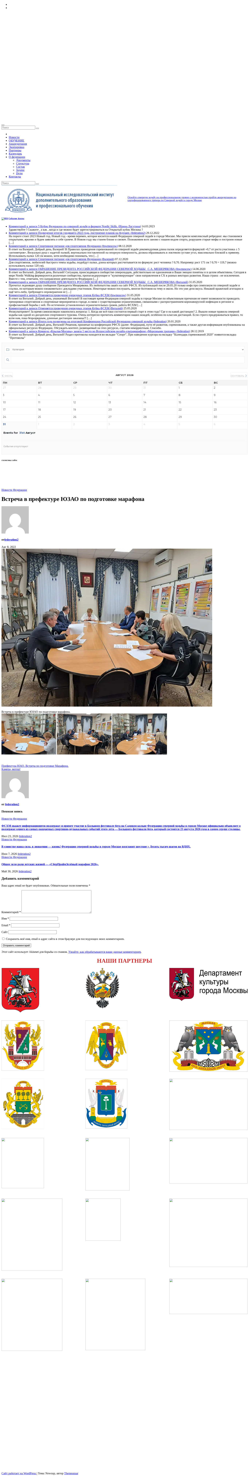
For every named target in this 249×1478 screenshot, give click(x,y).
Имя (5, 918)
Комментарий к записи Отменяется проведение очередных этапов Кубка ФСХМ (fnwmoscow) (67, 295)
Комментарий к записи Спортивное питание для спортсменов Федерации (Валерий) (61, 259)
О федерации (17, 156)
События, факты (16, 218)
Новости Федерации (14, 489)
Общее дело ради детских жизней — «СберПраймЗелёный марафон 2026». (50, 864)
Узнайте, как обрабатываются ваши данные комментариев (104, 951)
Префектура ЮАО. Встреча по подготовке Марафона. (35, 765)
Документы (23, 160)
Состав (20, 166)
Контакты (15, 176)
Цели (19, 173)
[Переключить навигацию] (2, 125)
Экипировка (16, 147)
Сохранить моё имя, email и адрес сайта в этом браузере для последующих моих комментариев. (65, 938)
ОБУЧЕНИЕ (16, 140)
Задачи (20, 170)
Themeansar (71, 1473)
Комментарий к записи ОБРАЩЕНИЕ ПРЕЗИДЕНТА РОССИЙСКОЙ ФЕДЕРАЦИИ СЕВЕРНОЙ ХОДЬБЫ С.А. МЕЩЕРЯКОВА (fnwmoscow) (100, 268)
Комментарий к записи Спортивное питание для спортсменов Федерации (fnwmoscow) (63, 246)
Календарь (15, 153)
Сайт (4, 932)
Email (5, 925)
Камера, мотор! (10, 769)
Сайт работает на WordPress (19, 1473)
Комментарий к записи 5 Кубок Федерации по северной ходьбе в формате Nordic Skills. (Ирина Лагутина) (75, 226)
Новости (14, 137)
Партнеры (15, 150)
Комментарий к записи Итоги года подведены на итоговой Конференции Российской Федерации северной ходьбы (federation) (88, 321)
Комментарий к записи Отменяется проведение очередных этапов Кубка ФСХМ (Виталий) (66, 308)
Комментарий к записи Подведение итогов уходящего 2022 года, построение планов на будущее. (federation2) (77, 232)
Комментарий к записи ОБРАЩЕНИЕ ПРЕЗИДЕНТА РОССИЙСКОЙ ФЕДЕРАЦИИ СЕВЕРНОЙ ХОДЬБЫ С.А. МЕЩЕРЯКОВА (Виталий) (98, 282)
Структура (22, 163)
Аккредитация (18, 143)
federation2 (11, 539)
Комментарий (11, 912)
